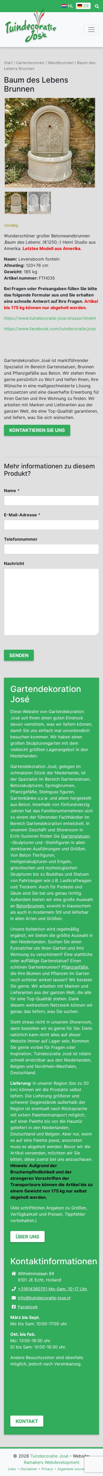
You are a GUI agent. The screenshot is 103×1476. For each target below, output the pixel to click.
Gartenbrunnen (30, 62)
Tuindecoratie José (49, 1456)
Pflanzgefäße (75, 967)
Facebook (28, 1306)
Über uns (27, 1236)
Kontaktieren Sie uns (37, 430)
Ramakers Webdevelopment (51, 1462)
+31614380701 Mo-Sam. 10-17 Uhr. (53, 1288)
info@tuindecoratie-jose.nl (44, 1297)
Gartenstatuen (75, 836)
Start (8, 62)
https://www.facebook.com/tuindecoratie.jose (50, 328)
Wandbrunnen (61, 62)
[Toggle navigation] (91, 29)
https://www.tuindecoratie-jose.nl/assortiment (50, 318)
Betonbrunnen (30, 905)
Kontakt (27, 1421)
